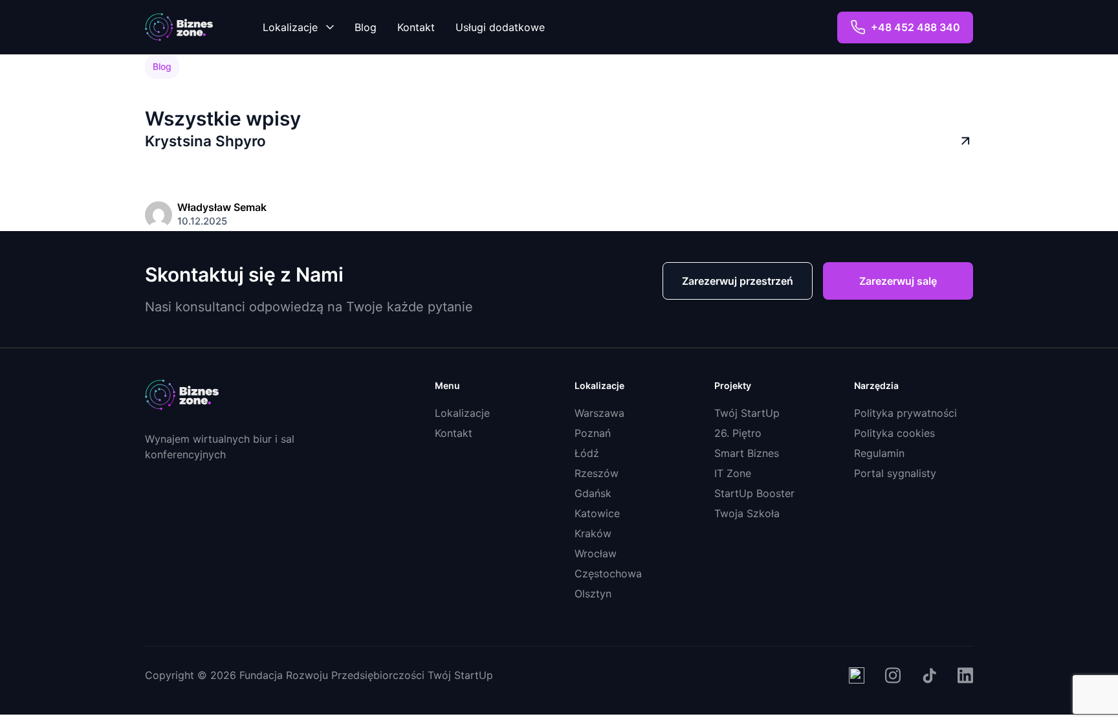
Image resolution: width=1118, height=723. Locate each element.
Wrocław (596, 553)
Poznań (593, 433)
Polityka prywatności (905, 412)
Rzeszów (597, 473)
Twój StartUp (747, 412)
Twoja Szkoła (747, 513)
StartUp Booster (754, 493)
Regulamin (879, 453)
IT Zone (732, 473)
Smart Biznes (746, 453)
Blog (366, 27)
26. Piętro (738, 433)
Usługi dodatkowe (500, 27)
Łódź (587, 453)
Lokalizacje (290, 27)
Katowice (597, 513)
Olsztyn (593, 593)
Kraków (593, 533)
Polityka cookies (894, 433)
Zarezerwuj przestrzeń (737, 280)
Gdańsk (593, 493)
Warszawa (599, 412)
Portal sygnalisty (895, 473)
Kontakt (416, 27)
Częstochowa (608, 573)
